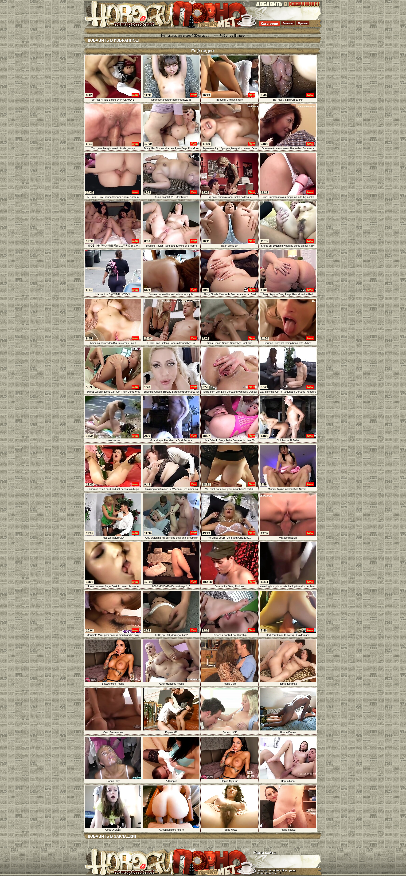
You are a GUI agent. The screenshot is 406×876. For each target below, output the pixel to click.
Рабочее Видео (232, 35)
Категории (269, 23)
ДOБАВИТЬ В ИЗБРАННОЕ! (113, 40)
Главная (288, 23)
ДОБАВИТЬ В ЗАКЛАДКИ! (112, 836)
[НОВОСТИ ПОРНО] (135, 27)
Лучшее (303, 23)
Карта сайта (264, 853)
